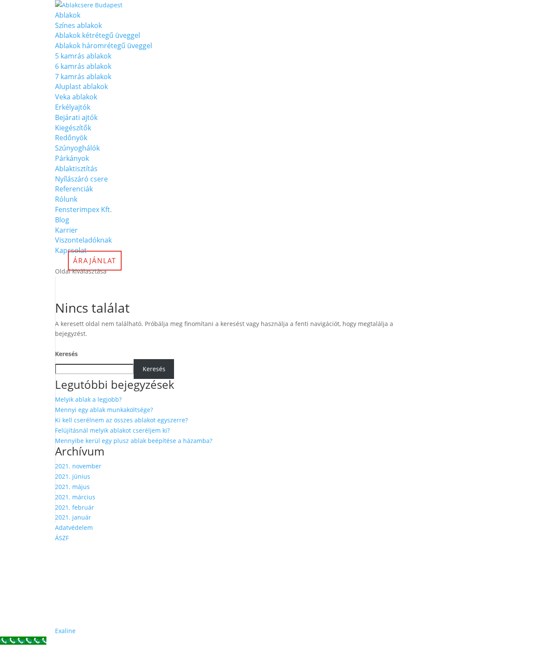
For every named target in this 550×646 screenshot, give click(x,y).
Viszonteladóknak (83, 240)
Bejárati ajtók (76, 117)
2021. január (73, 517)
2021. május (72, 487)
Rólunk (66, 199)
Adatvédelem (74, 527)
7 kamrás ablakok (83, 76)
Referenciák (74, 189)
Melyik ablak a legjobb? (88, 399)
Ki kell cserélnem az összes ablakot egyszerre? (121, 420)
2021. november (78, 466)
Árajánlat (94, 260)
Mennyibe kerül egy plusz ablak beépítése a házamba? (133, 441)
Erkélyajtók (72, 107)
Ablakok (67, 15)
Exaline (65, 631)
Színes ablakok (78, 25)
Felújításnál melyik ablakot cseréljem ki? (112, 430)
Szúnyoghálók (77, 148)
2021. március (75, 497)
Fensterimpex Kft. (83, 209)
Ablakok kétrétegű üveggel (97, 35)
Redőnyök (71, 137)
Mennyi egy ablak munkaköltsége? (104, 410)
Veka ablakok (76, 97)
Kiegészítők (73, 127)
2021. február (74, 507)
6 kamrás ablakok (83, 66)
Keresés (66, 354)
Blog (62, 220)
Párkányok (72, 158)
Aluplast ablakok (81, 86)
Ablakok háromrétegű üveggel (103, 45)
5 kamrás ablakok (83, 56)
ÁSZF (62, 538)
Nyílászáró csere (81, 179)
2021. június (72, 476)
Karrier (66, 230)
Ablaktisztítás (76, 168)
